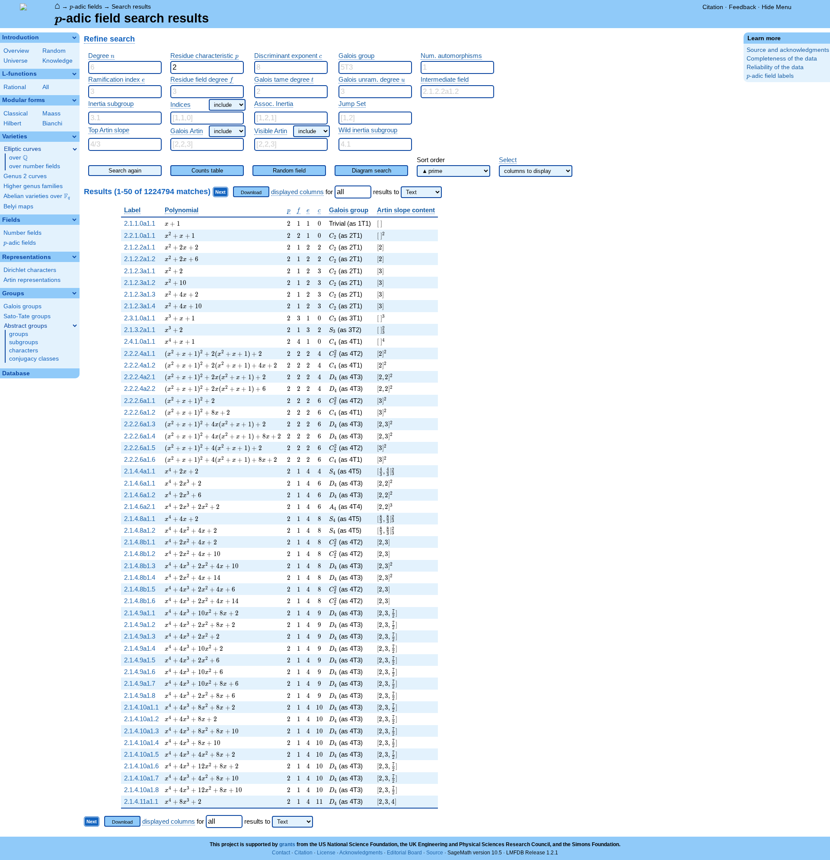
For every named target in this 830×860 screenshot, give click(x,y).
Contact (281, 853)
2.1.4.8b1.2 (139, 553)
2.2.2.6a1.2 (139, 412)
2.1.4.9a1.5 (139, 660)
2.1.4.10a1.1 (141, 707)
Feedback (742, 6)
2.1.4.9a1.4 (139, 648)
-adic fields (86, 6)
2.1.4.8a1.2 (139, 530)
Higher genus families (33, 186)
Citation (712, 6)
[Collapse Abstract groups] (74, 325)
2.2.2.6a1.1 (139, 400)
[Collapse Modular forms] (74, 100)
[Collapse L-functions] (74, 73)
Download (251, 192)
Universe (15, 61)
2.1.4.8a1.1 (139, 518)
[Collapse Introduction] (74, 37)
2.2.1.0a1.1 (139, 235)
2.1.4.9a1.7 (139, 683)
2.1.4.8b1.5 (139, 589)
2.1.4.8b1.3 (139, 565)
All (45, 87)
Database (16, 373)
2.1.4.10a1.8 (141, 789)
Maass (51, 113)
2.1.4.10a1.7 (141, 778)
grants (287, 844)
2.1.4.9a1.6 (139, 671)
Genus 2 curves (25, 176)
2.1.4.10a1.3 (141, 731)
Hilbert (12, 123)
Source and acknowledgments (788, 50)
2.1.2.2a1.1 (139, 247)
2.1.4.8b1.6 (139, 600)
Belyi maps (18, 206)
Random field (289, 170)
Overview (16, 51)
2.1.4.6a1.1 (139, 483)
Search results (131, 6)
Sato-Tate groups (27, 316)
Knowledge (57, 61)
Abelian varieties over (36, 196)
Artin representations (32, 280)
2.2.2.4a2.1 (139, 376)
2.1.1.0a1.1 (139, 223)
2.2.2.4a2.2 (139, 388)
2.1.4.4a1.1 (139, 471)
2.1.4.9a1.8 (139, 695)
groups (18, 334)
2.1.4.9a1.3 (139, 636)
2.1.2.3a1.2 (139, 282)
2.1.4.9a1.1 (139, 613)
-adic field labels (770, 76)
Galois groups (22, 306)
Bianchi (52, 123)
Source (434, 853)
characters (23, 350)
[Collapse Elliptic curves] (74, 149)
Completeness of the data (782, 58)
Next (220, 192)
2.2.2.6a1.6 (139, 459)
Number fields (22, 233)
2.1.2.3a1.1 (139, 271)
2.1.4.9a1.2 (139, 624)
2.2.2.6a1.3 (139, 424)
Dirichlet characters (29, 270)
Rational (14, 87)
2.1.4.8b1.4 (139, 577)
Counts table (207, 170)
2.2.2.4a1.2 (139, 365)
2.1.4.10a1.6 (141, 766)
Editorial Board (404, 853)
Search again (125, 170)
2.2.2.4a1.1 (139, 353)
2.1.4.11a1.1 (141, 801)
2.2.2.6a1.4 (139, 436)
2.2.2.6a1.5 (139, 447)
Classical (15, 113)
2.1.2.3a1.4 (139, 306)
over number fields (34, 166)
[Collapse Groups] (74, 293)
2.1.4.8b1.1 (139, 542)
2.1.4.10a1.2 (141, 719)
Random (54, 51)
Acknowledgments (361, 853)
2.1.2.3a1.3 (139, 294)
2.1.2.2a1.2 (139, 258)
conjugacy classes (34, 358)
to (396, 191)
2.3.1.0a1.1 (139, 318)
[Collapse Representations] (74, 256)
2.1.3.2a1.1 (139, 329)
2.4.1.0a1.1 (139, 341)
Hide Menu (777, 6)
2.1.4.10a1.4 (141, 742)
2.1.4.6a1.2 (139, 495)
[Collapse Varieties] (74, 136)
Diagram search (371, 170)
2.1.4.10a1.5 (141, 754)
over (18, 157)
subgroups (23, 342)
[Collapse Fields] (74, 219)
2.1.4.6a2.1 (139, 506)
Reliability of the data (775, 67)
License (326, 853)
